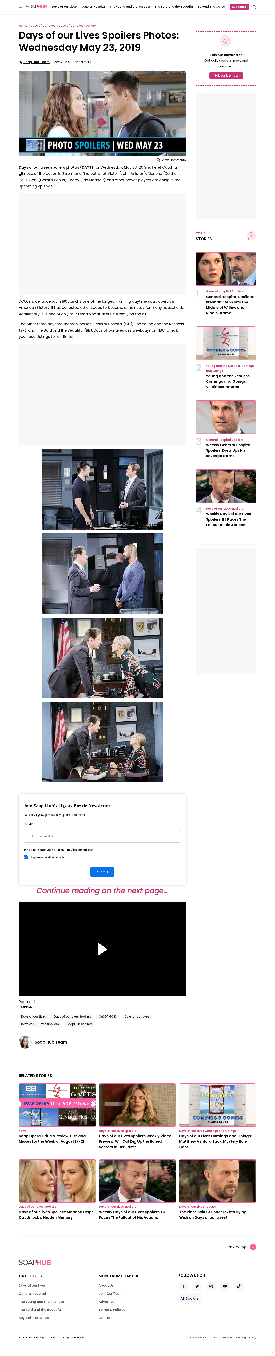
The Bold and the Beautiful (174, 7)
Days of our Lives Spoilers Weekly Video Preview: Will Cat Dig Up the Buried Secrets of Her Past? (135, 1141)
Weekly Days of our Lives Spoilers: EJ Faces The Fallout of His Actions (228, 519)
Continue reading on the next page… (102, 890)
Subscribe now (226, 75)
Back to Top (236, 1247)
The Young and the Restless (130, 7)
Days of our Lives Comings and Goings (207, 1131)
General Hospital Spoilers (224, 291)
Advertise (106, 1301)
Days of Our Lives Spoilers (40, 1024)
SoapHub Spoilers (80, 1024)
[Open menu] (20, 6)
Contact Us (108, 1317)
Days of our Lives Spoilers (72, 1016)
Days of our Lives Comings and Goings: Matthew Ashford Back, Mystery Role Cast (215, 1141)
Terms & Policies (112, 1309)
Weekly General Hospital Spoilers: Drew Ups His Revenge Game (228, 450)
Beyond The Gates (211, 7)
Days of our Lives (64, 7)
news (22, 1131)
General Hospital (93, 7)
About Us (106, 1285)
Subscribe (239, 7)
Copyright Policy (246, 1337)
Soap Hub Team (36, 62)
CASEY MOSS (108, 1016)
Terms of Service (221, 1337)
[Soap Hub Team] (27, 1042)
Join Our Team (111, 1293)
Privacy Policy (198, 1337)
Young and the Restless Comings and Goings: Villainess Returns (228, 381)
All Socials (189, 1298)
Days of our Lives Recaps (197, 1207)
